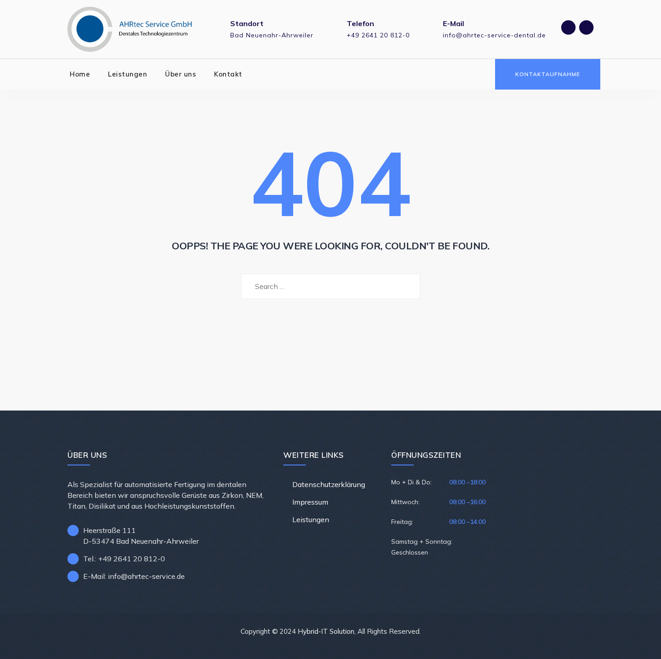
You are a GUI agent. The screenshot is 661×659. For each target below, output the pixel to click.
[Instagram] (586, 27)
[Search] (480, 74)
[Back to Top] (642, 644)
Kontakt (228, 74)
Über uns (180, 74)
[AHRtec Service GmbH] (130, 29)
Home (80, 74)
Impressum (310, 501)
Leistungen (127, 74)
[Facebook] (568, 27)
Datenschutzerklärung (328, 484)
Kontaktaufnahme (547, 74)
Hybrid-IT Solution (326, 631)
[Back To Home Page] (330, 332)
